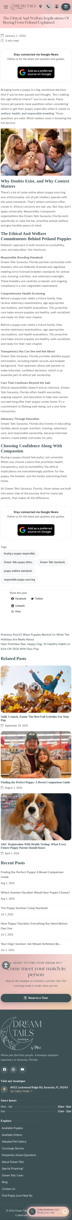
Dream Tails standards (52, 562)
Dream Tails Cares (12, 1175)
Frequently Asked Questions (19, 1155)
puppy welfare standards (18, 571)
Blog (5, 1182)
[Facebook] (4, 1069)
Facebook (20, 599)
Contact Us (8, 1189)
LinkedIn (20, 606)
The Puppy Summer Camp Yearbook (24, 908)
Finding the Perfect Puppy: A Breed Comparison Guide (35, 782)
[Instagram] (13, 1069)
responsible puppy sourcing (19, 579)
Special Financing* (13, 1168)
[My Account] (57, 7)
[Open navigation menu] (6, 7)
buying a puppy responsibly (19, 553)
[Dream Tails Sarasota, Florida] (23, 6)
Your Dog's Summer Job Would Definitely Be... (31, 944)
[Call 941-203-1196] (48, 6)
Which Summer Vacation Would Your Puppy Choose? (35, 892)
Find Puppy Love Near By (17, 1195)
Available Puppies (12, 1128)
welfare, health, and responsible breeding (27, 113)
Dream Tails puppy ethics (18, 562)
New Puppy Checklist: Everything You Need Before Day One (34, 926)
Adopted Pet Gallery (14, 1141)
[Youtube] (22, 1069)
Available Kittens (12, 1135)
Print (18, 611)
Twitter (38, 599)
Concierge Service (13, 1148)
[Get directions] (40, 6)
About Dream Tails (13, 1162)
